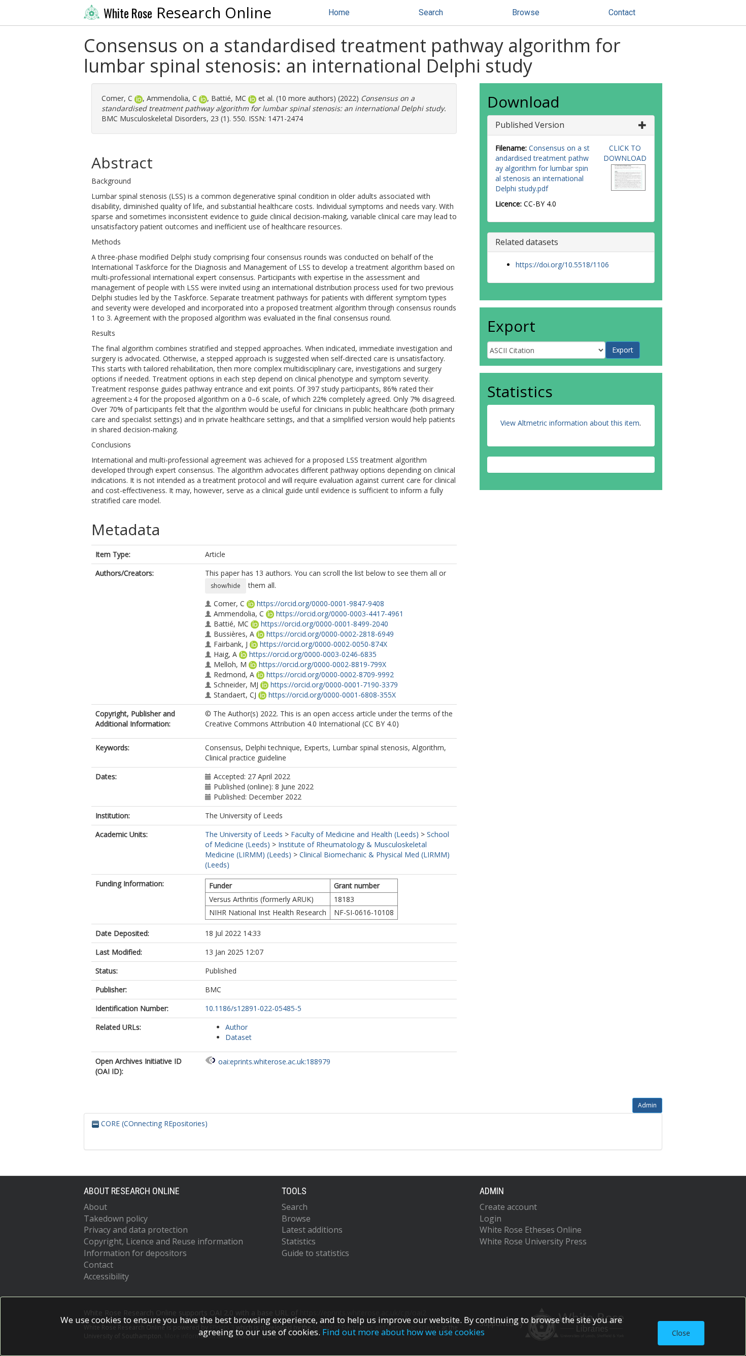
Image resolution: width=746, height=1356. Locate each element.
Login (490, 1218)
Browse (525, 12)
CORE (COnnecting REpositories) (153, 1123)
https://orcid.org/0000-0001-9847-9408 (320, 603)
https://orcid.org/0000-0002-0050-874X (323, 644)
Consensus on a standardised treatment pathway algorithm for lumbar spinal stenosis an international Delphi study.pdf (542, 168)
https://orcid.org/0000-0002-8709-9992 (330, 674)
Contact (621, 12)
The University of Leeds (244, 834)
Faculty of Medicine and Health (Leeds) (355, 834)
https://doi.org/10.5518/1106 (562, 264)
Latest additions (312, 1229)
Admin (647, 1105)
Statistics (299, 1241)
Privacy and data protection (136, 1229)
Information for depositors (135, 1253)
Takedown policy (116, 1218)
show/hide (226, 585)
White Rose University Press (533, 1241)
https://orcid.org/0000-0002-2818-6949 (330, 634)
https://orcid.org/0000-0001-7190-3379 (334, 684)
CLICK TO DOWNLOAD (625, 153)
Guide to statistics (315, 1253)
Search (431, 12)
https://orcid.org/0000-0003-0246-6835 (313, 654)
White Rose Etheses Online (531, 1229)
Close (681, 1333)
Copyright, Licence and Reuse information (163, 1241)
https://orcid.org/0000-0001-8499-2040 (324, 624)
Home (339, 12)
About (95, 1206)
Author (236, 1027)
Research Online (188, 13)
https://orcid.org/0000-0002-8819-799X (322, 664)
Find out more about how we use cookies (403, 1332)
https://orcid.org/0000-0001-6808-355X (332, 695)
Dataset (238, 1037)
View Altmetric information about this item (569, 423)
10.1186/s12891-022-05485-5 (253, 1008)
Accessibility (106, 1276)
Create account (508, 1206)
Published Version (529, 124)
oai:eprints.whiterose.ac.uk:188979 (274, 1061)
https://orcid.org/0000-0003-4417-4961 (339, 613)
